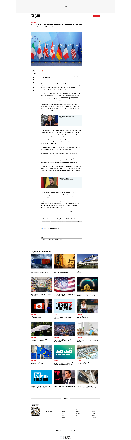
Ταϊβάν (48, 201)
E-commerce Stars (78, 411)
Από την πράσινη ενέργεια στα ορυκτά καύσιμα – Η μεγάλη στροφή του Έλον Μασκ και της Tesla (64, 388)
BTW (74, 430)
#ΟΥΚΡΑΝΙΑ (56, 239)
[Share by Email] (33, 87)
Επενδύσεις (63, 411)
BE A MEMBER (66, 16)
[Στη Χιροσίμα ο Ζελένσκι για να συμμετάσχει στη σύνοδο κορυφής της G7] (49, 182)
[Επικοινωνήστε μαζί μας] (70, 426)
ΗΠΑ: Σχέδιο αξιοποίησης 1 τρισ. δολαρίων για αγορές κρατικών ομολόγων (64, 295)
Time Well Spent (78, 413)
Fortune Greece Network (49, 411)
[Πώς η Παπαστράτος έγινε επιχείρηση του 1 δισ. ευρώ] (87, 261)
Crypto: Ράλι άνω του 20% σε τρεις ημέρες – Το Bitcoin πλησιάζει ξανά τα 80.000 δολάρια (87, 295)
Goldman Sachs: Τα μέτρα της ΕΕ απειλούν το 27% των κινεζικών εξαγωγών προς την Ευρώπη (41, 272)
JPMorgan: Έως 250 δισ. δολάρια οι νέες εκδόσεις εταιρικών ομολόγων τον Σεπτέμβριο (87, 387)
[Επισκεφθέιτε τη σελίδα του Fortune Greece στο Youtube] (66, 426)
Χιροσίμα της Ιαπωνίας (75, 84)
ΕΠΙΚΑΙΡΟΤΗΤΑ (33, 22)
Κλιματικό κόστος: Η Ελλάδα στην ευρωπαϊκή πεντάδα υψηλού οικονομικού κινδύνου (64, 271)
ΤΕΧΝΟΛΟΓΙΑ (56, 314)
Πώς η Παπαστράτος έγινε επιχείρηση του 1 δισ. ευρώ (86, 271)
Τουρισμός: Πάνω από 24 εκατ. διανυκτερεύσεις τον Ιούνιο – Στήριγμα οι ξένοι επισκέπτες (87, 340)
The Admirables (72, 16)
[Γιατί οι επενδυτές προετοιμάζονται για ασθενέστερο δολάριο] (87, 352)
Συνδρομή (93, 413)
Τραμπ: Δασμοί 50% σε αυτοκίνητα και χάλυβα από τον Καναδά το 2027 (41, 316)
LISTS (50, 16)
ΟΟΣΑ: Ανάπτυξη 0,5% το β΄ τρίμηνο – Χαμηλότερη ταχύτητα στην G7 (39, 362)
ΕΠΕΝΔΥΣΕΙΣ (79, 292)
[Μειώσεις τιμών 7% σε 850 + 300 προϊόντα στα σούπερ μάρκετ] (41, 284)
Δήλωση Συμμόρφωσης (95, 407)
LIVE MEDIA (55, 16)
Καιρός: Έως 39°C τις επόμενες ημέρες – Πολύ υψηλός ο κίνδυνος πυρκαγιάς (41, 339)
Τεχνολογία (63, 409)
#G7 (47, 239)
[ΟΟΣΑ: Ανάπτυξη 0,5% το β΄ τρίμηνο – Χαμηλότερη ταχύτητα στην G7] (41, 352)
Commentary (63, 419)
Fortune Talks (47, 409)
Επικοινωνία (93, 409)
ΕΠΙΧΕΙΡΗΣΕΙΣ (33, 269)
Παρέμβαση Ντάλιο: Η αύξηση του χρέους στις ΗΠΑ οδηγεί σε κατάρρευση (66, 117)
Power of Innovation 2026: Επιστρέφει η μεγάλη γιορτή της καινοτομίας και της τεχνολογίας (63, 317)
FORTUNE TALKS (44, 16)
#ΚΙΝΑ (53, 239)
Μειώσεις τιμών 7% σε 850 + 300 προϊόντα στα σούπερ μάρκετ (41, 295)
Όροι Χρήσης (93, 415)
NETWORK (60, 16)
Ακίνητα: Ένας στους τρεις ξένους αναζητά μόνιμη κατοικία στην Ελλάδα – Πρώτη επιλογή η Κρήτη (63, 340)
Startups (63, 413)
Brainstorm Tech (78, 409)
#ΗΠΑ (50, 239)
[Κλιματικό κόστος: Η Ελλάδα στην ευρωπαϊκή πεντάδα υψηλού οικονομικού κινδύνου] (64, 261)
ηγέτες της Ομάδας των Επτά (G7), (50, 84)
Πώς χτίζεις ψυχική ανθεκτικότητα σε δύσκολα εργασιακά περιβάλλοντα (87, 316)
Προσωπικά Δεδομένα (95, 417)
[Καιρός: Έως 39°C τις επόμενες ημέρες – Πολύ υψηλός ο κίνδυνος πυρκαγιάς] (41, 329)
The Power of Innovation (79, 407)
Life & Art (63, 407)
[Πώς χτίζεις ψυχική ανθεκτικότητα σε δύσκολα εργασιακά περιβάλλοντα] (87, 306)
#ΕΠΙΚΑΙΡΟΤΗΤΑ (43, 239)
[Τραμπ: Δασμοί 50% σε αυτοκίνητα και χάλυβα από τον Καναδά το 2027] (41, 306)
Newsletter (93, 411)
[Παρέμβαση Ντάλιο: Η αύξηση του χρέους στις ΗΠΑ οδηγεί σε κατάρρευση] (49, 120)
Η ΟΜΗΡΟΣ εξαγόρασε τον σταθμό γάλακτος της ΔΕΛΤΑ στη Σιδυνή (58, 219)
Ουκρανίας (52, 87)
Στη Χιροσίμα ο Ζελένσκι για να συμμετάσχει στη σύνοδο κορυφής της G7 (66, 179)
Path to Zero (77, 415)
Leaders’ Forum (48, 407)
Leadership (63, 417)
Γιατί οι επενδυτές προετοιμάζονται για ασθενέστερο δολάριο (85, 362)
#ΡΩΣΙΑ (61, 239)
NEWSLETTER (97, 16)
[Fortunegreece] (35, 17)
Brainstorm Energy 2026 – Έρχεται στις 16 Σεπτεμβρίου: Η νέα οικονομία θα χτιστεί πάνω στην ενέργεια (41, 388)
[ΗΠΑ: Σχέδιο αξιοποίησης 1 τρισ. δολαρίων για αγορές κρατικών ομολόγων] (64, 284)
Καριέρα (63, 415)
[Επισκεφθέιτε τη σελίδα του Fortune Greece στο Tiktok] (68, 426)
